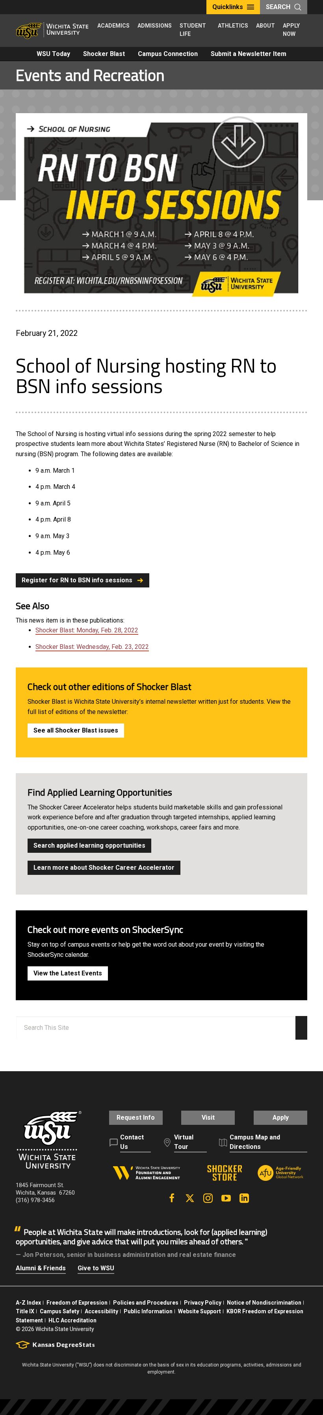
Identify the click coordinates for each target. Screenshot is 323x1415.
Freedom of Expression (77, 1302)
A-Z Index (28, 1302)
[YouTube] (226, 1198)
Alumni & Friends (41, 1268)
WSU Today (53, 54)
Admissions (154, 25)
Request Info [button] (136, 1117)
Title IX (25, 1311)
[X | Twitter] (190, 1198)
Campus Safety (59, 1311)
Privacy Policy (202, 1302)
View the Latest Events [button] (67, 973)
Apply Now (291, 29)
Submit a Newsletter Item (248, 54)
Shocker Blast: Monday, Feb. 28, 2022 (86, 630)
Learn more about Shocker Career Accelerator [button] (103, 867)
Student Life (193, 29)
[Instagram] (208, 1198)
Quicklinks (227, 7)
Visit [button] (208, 1117)
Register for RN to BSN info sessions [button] (77, 580)
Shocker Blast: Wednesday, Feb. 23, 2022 (92, 647)
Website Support (199, 1311)
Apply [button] (281, 1117)
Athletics (233, 25)
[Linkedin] (244, 1198)
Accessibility (101, 1311)
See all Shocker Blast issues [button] (75, 730)
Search (278, 7)
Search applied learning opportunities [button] (89, 845)
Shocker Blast (104, 54)
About (265, 25)
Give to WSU (96, 1268)
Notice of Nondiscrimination (264, 1302)
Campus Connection (168, 54)
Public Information (148, 1311)
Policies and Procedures (145, 1302)
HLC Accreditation (72, 1320)
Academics (113, 25)
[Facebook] (171, 1198)
